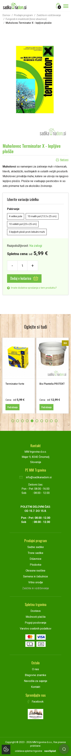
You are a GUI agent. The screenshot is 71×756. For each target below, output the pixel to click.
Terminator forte (15, 383)
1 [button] (12, 420)
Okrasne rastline (35, 570)
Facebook (37, 701)
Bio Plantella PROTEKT (52, 383)
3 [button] (22, 420)
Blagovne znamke (35, 675)
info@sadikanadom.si (38, 477)
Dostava (35, 611)
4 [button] (27, 420)
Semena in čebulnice (35, 576)
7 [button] (41, 420)
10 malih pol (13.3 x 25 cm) (42, 216)
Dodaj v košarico (21, 278)
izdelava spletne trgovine (28, 751)
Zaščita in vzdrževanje (49, 15)
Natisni (64, 159)
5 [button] (32, 420)
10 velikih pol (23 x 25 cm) (23, 224)
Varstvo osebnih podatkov (35, 628)
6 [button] (37, 420)
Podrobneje (12, 407)
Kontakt (35, 687)
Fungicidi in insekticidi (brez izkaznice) (26, 19)
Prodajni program (23, 15)
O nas (35, 669)
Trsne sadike (35, 553)
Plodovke (35, 564)
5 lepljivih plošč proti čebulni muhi (27, 231)
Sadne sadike (35, 547)
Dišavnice (35, 558)
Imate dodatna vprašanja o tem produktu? (34, 287)
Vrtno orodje (35, 582)
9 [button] (51, 420)
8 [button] (46, 420)
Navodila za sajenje (35, 681)
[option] (18, 376)
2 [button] (17, 420)
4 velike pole (15, 216)
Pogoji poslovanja (35, 622)
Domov (6, 15)
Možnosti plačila (35, 616)
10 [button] (56, 420)
